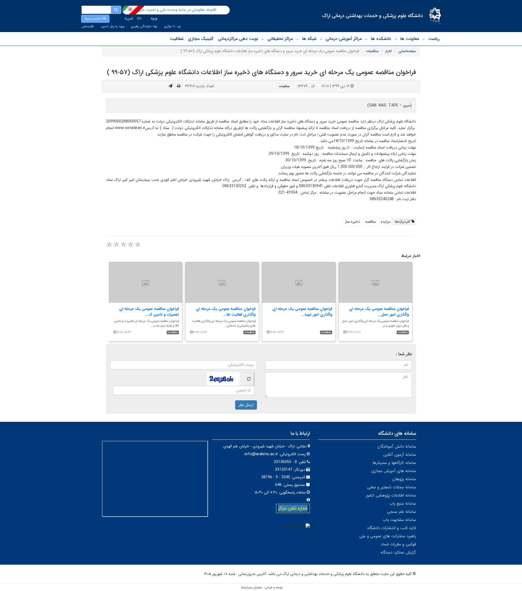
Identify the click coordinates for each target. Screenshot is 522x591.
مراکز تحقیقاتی (280, 38)
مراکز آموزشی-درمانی (343, 38)
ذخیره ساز (352, 222)
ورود (153, 18)
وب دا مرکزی (172, 26)
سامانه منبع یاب (402, 503)
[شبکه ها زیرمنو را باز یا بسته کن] (297, 39)
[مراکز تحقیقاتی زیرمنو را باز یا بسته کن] (262, 39)
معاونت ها (409, 38)
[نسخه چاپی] (179, 86)
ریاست (434, 38)
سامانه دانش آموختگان (396, 446)
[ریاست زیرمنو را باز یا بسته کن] (423, 39)
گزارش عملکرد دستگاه (398, 552)
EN (139, 18)
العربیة (129, 18)
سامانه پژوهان (404, 479)
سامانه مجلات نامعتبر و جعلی (391, 487)
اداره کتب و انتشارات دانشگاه (391, 528)
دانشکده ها (381, 38)
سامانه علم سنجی (401, 511)
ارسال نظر (246, 405)
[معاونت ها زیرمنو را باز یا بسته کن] (395, 39)
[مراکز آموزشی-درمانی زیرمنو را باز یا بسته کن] (321, 39)
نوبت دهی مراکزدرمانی (238, 38)
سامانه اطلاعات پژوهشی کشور (391, 495)
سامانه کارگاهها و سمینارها (394, 463)
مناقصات (372, 51)
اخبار (388, 51)
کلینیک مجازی (200, 38)
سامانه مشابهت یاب (399, 520)
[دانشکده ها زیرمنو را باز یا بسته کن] (366, 39)
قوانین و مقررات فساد (398, 544)
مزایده (385, 222)
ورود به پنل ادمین (112, 26)
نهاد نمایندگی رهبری (144, 26)
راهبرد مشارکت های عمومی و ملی (387, 536)
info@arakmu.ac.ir (261, 454)
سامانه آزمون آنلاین (399, 454)
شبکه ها (309, 38)
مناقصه (370, 222)
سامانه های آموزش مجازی (393, 471)
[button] (95, 19)
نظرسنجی (88, 26)
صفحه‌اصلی (407, 51)
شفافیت (177, 38)
